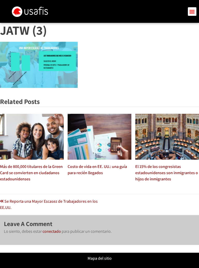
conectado (51, 231)
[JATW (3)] (39, 86)
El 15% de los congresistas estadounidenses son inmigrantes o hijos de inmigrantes (166, 173)
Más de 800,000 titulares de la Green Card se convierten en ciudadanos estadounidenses (31, 173)
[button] (192, 11)
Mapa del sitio (100, 258)
